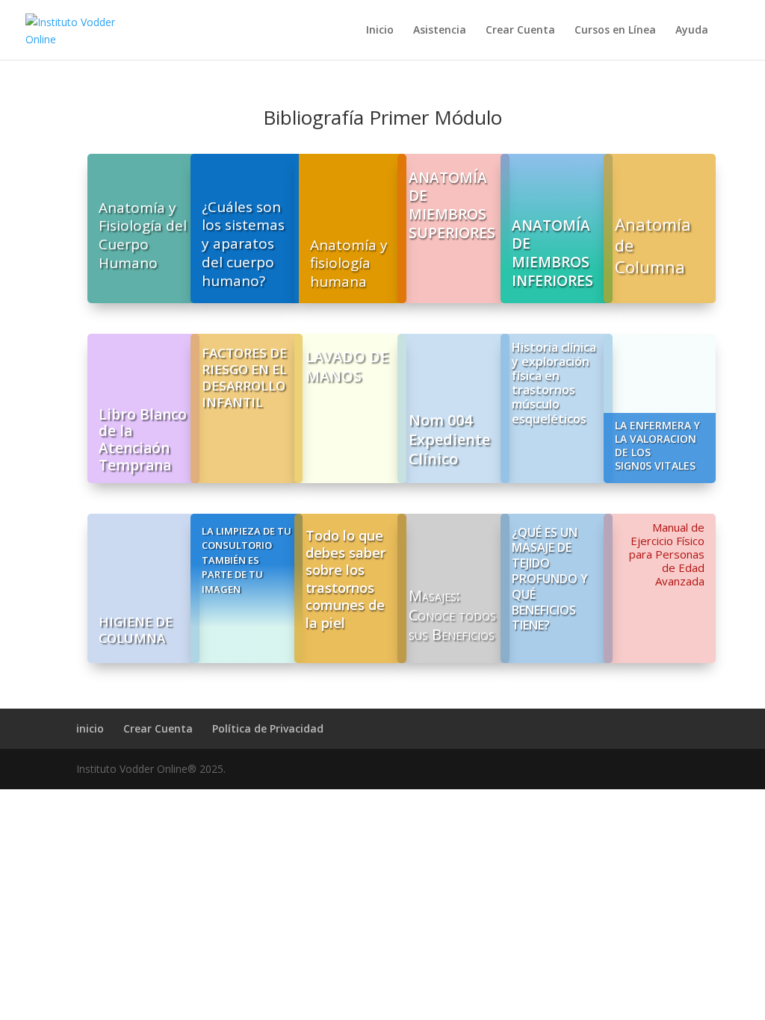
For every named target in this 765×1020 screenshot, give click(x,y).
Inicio (380, 31)
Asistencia (439, 31)
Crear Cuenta (520, 31)
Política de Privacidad (267, 728)
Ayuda (691, 31)
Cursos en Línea (615, 31)
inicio (90, 728)
